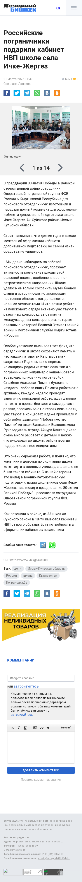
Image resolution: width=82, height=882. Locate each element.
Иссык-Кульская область (46, 568)
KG (58, 8)
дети (17, 568)
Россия (11, 575)
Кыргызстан (48, 575)
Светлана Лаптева (17, 84)
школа (28, 575)
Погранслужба (16, 582)
